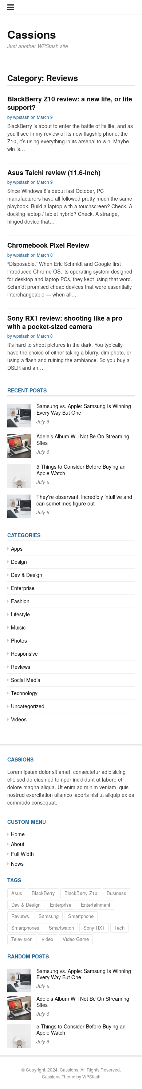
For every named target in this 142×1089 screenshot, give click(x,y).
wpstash (21, 117)
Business (116, 893)
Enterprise (23, 588)
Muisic (18, 627)
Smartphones (25, 927)
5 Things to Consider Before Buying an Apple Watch (81, 470)
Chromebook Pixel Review (48, 245)
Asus (16, 893)
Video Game (76, 938)
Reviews (20, 666)
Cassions (31, 34)
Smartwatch (61, 927)
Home (18, 834)
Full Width (22, 853)
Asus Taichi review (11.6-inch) (53, 172)
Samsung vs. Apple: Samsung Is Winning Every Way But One (83, 409)
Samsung (49, 915)
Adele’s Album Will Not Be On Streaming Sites (82, 439)
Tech (119, 927)
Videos (19, 719)
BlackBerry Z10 (80, 893)
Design (19, 561)
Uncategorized (27, 706)
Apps (17, 548)
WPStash (91, 1076)
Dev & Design (26, 574)
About (17, 844)
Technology (24, 693)
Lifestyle (20, 614)
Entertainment (95, 904)
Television (21, 938)
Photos (19, 640)
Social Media (25, 679)
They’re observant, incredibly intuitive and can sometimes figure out (84, 500)
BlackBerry (43, 893)
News (17, 863)
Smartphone (81, 915)
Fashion (20, 601)
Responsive (24, 653)
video (47, 938)
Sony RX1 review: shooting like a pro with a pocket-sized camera (64, 322)
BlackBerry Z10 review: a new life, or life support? (69, 103)
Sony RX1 (94, 927)
